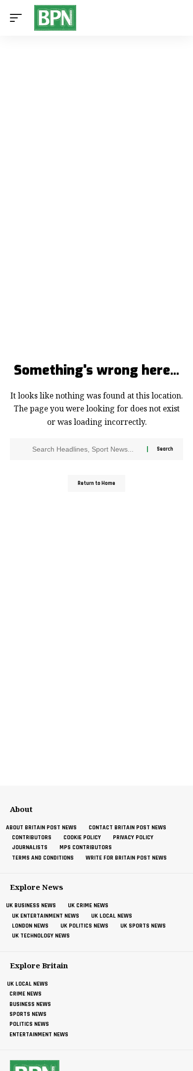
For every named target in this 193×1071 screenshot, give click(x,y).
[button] (18, 18)
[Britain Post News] (55, 18)
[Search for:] (86, 449)
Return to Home (96, 483)
